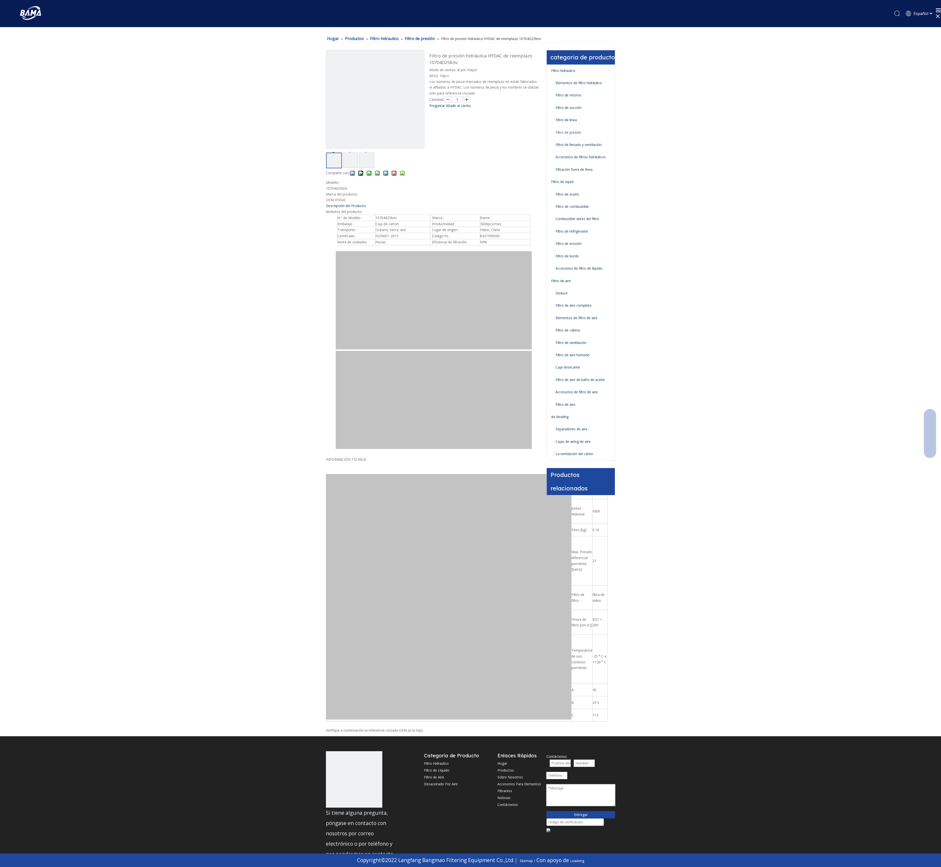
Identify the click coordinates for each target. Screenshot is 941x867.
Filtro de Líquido (436, 770)
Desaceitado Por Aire (441, 784)
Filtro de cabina (568, 330)
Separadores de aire (571, 429)
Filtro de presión (568, 132)
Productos (505, 770)
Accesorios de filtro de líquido (579, 268)
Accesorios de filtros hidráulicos (581, 157)
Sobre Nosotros (510, 777)
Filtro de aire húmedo (573, 355)
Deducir (562, 293)
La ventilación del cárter (574, 453)
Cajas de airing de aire (573, 441)
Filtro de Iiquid (562, 181)
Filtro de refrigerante (572, 231)
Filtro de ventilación (571, 342)
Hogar (502, 763)
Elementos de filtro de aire (576, 317)
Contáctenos (507, 804)
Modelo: (332, 182)
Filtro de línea (566, 120)
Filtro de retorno (569, 95)
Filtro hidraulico (563, 70)
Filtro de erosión (569, 243)
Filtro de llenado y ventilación (579, 144)
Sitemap (526, 860)
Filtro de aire (561, 280)
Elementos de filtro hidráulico (579, 82)
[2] (354, 779)
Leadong (577, 860)
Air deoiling (560, 416)
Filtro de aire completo (574, 305)
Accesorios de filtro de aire (577, 392)
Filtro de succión (569, 107)
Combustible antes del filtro (577, 218)
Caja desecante (568, 367)
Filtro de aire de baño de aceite (580, 379)
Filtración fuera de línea (574, 169)
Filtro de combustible (572, 206)
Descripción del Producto (346, 205)
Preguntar (437, 105)
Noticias (503, 797)
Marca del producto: (342, 194)
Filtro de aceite (567, 194)
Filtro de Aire (434, 777)
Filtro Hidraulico (436, 763)
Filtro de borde (567, 256)
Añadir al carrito (458, 105)
